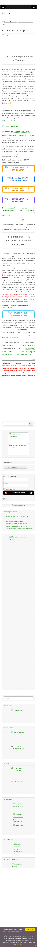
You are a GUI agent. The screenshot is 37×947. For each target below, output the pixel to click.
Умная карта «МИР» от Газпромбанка (19, 528)
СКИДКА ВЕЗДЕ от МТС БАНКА (16, 526)
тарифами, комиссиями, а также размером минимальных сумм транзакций (18, 351)
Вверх (33, 359)
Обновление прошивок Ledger (16, 523)
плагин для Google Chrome (20, 131)
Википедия (19, 84)
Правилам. (19, 944)
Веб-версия (22, 135)
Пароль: (6, 483)
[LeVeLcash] (6, 12)
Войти (6, 499)
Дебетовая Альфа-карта (14, 521)
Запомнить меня (10, 489)
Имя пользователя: (9, 476)
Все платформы (28, 113)
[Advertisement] (18, 398)
